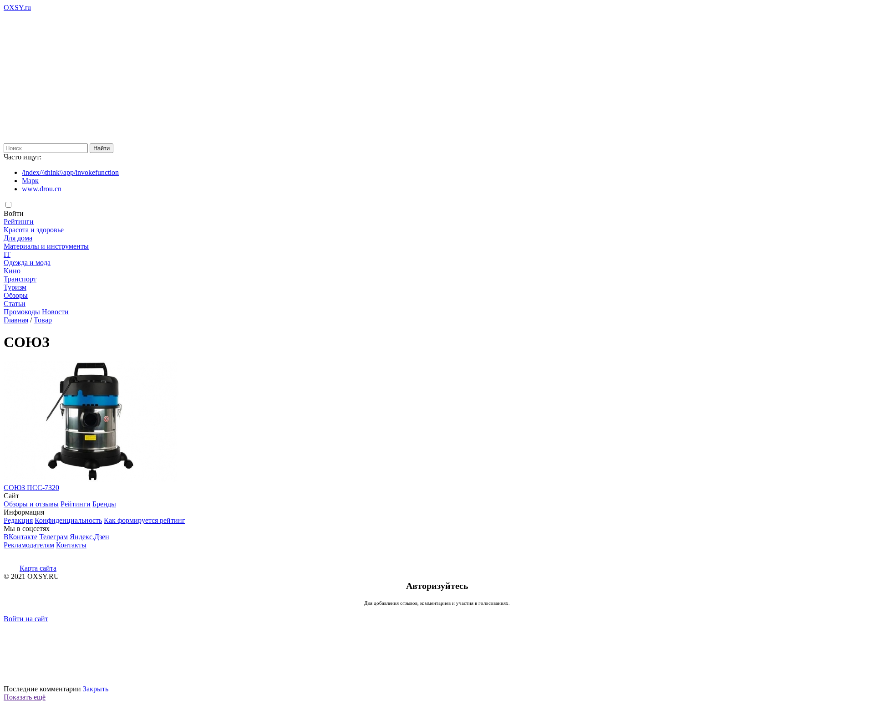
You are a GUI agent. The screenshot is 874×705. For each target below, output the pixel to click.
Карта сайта (38, 568)
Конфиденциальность (68, 520)
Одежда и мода (27, 262)
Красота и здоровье (34, 230)
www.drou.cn (41, 189)
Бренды (104, 504)
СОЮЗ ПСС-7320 (31, 487)
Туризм (15, 287)
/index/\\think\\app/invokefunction (70, 172)
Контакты (71, 545)
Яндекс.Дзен (89, 537)
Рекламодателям (29, 545)
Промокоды (22, 312)
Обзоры (16, 295)
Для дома (18, 238)
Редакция (18, 520)
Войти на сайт (26, 619)
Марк (30, 180)
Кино (12, 271)
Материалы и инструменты (46, 246)
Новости (55, 312)
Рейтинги (19, 221)
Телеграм (53, 537)
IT (7, 254)
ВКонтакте (20, 537)
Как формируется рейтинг (144, 520)
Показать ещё (25, 697)
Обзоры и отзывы (31, 504)
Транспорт (20, 279)
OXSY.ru (17, 7)
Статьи (14, 303)
